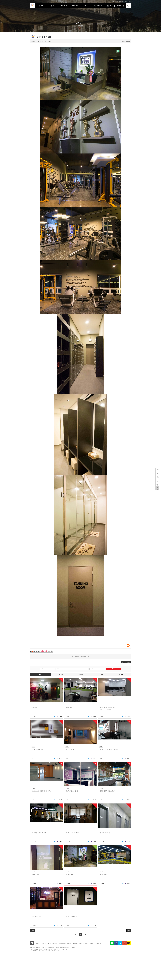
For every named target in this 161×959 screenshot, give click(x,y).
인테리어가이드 (97, 6)
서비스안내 (52, 6)
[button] (123, 662)
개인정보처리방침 (52, 943)
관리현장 (121, 674)
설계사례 (81, 674)
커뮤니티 (108, 6)
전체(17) (40, 674)
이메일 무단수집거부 (64, 943)
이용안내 (85, 943)
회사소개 (41, 6)
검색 (114, 669)
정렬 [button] (129, 930)
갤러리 (86, 6)
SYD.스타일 (64, 6)
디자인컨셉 (75, 6)
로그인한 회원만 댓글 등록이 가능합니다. (80, 656)
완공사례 (61, 674)
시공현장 (101, 674)
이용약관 (44, 943)
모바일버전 (98, 943)
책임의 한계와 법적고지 (76, 943)
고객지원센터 (120, 6)
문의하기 (91, 943)
